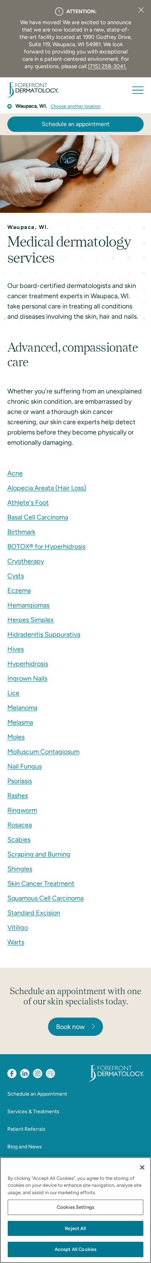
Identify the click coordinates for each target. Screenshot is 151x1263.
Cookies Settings (75, 1207)
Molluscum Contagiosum (43, 752)
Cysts (15, 576)
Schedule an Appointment (37, 1094)
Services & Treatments (33, 1111)
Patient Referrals (26, 1129)
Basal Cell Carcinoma (37, 517)
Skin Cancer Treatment (40, 883)
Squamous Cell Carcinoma (45, 898)
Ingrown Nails (27, 678)
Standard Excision (33, 913)
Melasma (20, 722)
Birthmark (21, 532)
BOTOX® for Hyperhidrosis (46, 546)
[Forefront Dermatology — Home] (32, 90)
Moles (16, 737)
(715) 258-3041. (107, 66)
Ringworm (22, 810)
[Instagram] (37, 1073)
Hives (15, 649)
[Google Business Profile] (50, 1073)
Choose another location (75, 106)
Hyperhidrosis (27, 664)
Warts (15, 942)
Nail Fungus (24, 766)
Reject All (75, 1228)
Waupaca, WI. (31, 106)
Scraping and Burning (38, 854)
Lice (13, 693)
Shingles (19, 869)
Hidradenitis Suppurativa (43, 634)
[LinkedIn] (24, 1073)
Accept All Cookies (75, 1249)
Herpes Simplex (30, 620)
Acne (15, 473)
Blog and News (24, 1147)
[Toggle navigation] (138, 90)
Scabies (18, 840)
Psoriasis (19, 781)
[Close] (141, 9)
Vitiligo (17, 927)
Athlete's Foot (28, 503)
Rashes (17, 796)
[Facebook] (11, 1073)
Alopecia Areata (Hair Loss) (46, 488)
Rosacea (19, 825)
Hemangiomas (28, 605)
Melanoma (22, 708)
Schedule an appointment (76, 124)
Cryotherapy (25, 561)
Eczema (19, 590)
